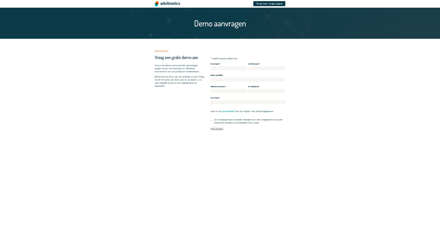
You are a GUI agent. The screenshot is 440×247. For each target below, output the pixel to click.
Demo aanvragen (217, 129)
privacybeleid (228, 111)
